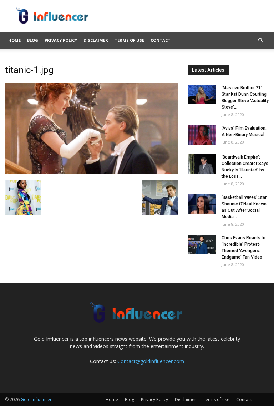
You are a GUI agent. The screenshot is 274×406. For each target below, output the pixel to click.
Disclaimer (95, 40)
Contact (161, 40)
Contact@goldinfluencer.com (150, 361)
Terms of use (129, 40)
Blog (32, 40)
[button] (260, 40)
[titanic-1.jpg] (91, 172)
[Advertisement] (185, 16)
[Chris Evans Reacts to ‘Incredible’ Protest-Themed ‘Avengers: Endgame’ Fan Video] (202, 244)
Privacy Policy (61, 40)
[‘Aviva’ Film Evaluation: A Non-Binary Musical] (202, 135)
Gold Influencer (36, 399)
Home (14, 40)
